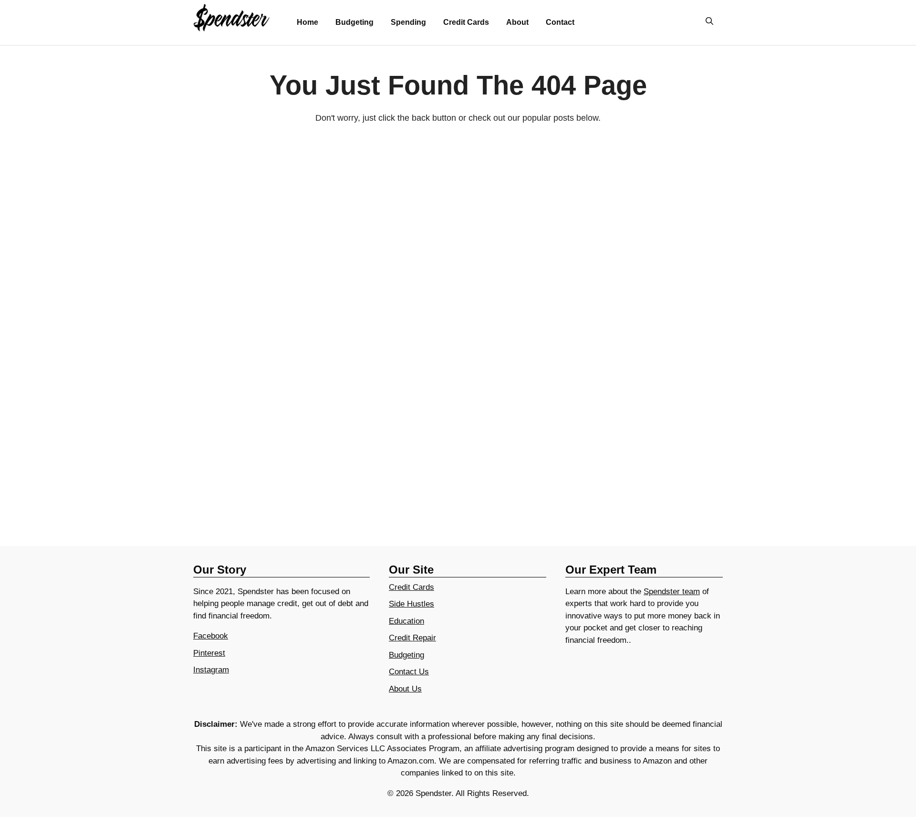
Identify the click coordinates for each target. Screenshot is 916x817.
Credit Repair (412, 637)
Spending (408, 22)
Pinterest (209, 653)
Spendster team (672, 591)
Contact (560, 22)
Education (406, 621)
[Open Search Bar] (709, 22)
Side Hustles (411, 603)
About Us (405, 688)
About (517, 22)
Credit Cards (466, 22)
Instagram (211, 669)
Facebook (210, 635)
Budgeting (354, 22)
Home (307, 22)
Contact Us (409, 671)
